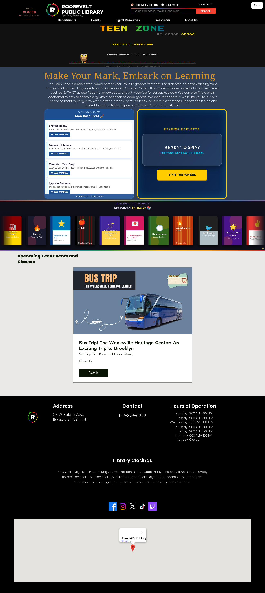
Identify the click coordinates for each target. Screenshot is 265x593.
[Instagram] (122, 506)
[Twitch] (152, 506)
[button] (66, 20)
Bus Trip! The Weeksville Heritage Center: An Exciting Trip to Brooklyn (129, 345)
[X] (132, 506)
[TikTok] (142, 506)
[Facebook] (113, 506)
